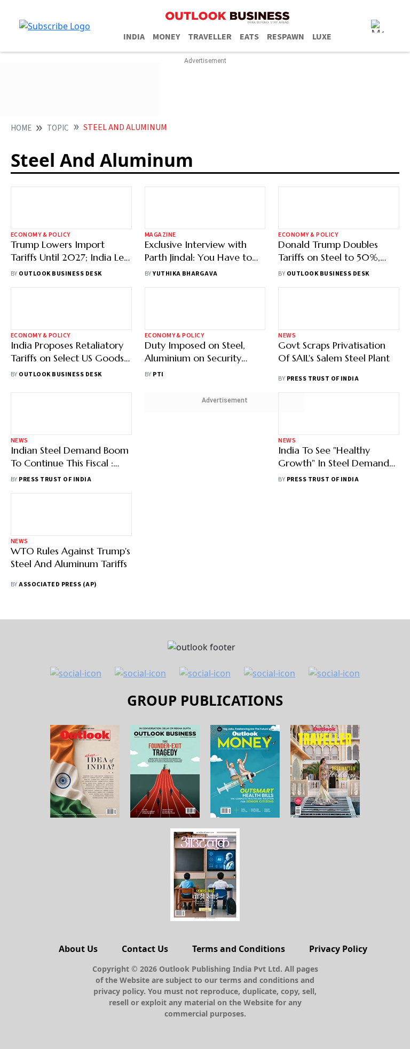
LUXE (322, 37)
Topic (58, 128)
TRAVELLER (210, 37)
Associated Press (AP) (58, 584)
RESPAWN (285, 37)
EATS (249, 37)
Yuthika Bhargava (185, 273)
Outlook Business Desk (60, 273)
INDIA (134, 37)
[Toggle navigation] (377, 26)
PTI (158, 374)
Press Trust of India (323, 378)
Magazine (160, 234)
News (287, 335)
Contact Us (145, 949)
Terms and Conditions (238, 949)
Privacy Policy (338, 949)
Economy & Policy (40, 234)
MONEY (166, 37)
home (21, 128)
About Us (78, 949)
